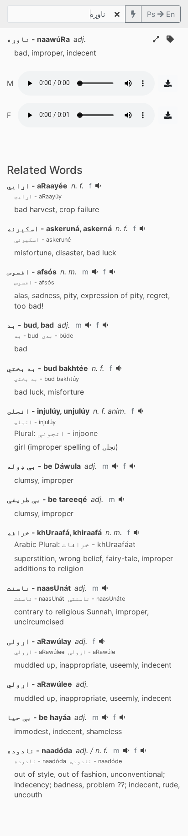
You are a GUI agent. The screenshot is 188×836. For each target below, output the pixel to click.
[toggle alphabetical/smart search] (133, 14)
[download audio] (168, 83)
